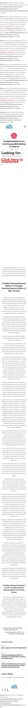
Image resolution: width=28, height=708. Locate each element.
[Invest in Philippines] (9, 129)
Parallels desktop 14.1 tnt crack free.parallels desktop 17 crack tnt (14, 144)
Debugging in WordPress (13, 28)
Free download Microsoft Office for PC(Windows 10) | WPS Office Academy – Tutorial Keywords (13, 656)
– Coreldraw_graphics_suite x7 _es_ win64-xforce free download (14, 633)
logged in (11, 677)
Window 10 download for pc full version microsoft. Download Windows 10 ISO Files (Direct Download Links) (13, 665)
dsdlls (11, 149)
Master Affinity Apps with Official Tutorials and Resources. (13, 628)
